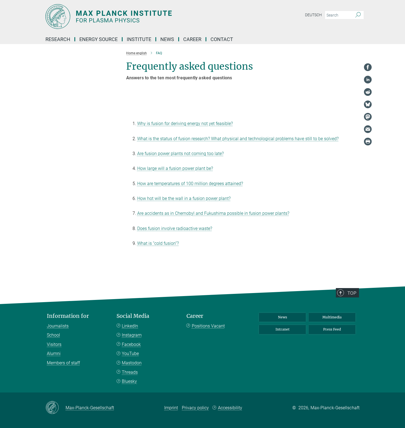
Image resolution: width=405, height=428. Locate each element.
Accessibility (230, 407)
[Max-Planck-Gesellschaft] (55, 408)
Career (195, 316)
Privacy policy (195, 407)
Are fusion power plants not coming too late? (180, 153)
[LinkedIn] (368, 79)
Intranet (283, 329)
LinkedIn (130, 326)
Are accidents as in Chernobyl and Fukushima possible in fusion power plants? (213, 213)
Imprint (171, 407)
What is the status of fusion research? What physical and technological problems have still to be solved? (238, 138)
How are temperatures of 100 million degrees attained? (190, 183)
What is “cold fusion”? (158, 243)
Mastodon (132, 362)
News (282, 317)
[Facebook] (368, 67)
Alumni (54, 353)
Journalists (58, 326)
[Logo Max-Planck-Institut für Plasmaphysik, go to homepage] (148, 16)
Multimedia (332, 317)
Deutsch (313, 15)
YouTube (130, 353)
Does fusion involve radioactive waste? (174, 228)
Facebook (131, 344)
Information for (68, 316)
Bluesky (129, 381)
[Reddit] (368, 92)
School (53, 335)
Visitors (54, 344)
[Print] (368, 141)
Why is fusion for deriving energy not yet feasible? (185, 123)
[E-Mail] (368, 129)
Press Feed (332, 329)
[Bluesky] (368, 104)
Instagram (132, 335)
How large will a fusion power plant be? (175, 168)
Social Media (133, 316)
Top (351, 293)
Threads (130, 372)
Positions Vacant (208, 326)
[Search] (358, 15)
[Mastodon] (368, 117)
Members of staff (63, 362)
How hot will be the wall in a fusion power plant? (184, 198)
